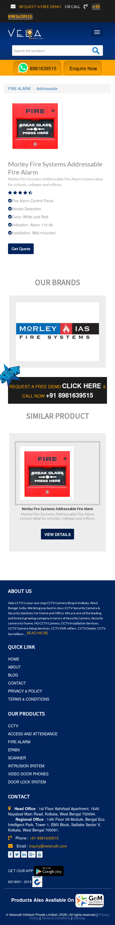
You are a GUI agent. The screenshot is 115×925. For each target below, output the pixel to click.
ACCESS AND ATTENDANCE (32, 733)
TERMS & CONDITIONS (28, 699)
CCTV (13, 725)
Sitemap (79, 918)
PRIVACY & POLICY (25, 691)
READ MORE (37, 633)
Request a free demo (40, 6)
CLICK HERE (82, 385)
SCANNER (17, 757)
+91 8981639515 (69, 394)
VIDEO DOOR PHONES (28, 773)
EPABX (14, 749)
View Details (57, 534)
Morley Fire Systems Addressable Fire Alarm (57, 508)
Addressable (46, 88)
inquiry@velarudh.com (48, 846)
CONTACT (17, 683)
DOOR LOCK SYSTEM (27, 781)
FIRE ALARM (19, 88)
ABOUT (14, 667)
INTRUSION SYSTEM (26, 765)
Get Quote (20, 248)
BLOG (13, 675)
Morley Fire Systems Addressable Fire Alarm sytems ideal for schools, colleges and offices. (57, 516)
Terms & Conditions (56, 918)
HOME (13, 659)
